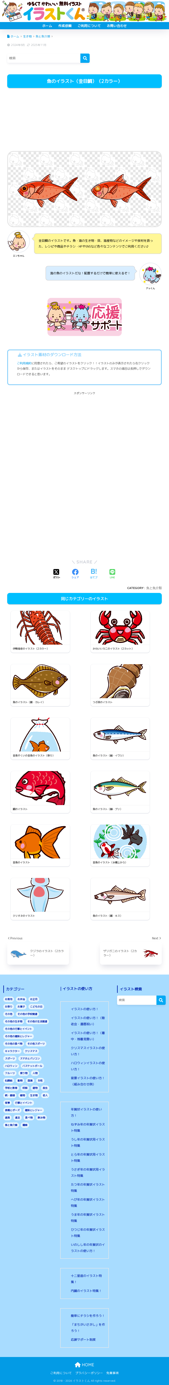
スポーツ (10, 1058)
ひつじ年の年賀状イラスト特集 (88, 1232)
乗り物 (23, 1073)
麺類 (24, 1125)
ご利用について (89, 25)
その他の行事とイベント (18, 1029)
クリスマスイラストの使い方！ (88, 1051)
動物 (20, 1080)
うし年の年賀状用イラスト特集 (88, 1142)
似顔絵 (8, 1080)
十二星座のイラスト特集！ (86, 1279)
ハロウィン (11, 1066)
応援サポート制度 (83, 1339)
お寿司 (8, 999)
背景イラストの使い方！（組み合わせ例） (88, 1081)
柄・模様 (10, 1095)
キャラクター (12, 1051)
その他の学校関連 (27, 1014)
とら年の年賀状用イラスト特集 (88, 1157)
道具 (7, 1117)
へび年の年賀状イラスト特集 (88, 1202)
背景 (7, 1102)
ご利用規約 (24, 363)
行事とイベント (23, 1102)
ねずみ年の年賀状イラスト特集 (88, 1127)
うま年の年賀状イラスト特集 (88, 1217)
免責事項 (112, 1373)
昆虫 (45, 1088)
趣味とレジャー (33, 1110)
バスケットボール (32, 1066)
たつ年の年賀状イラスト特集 (88, 1187)
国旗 (30, 1080)
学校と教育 (11, 1088)
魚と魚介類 (154, 588)
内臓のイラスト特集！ (86, 1291)
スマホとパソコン (30, 1058)
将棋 (24, 1088)
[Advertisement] (84, 120)
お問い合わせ (117, 25)
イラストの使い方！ (85, 1009)
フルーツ (10, 1073)
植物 (22, 1095)
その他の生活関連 (37, 1021)
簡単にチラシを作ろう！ (88, 1316)
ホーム (47, 25)
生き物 (34, 1095)
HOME (87, 1364)
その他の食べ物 (13, 1043)
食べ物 (29, 1117)
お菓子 (21, 1006)
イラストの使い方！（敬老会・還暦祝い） (88, 1021)
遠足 (17, 1117)
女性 (40, 1080)
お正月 (34, 999)
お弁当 (21, 999)
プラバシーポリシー (89, 1373)
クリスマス (31, 1051)
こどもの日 (36, 1006)
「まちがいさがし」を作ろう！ (88, 1327)
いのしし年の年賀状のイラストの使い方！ (88, 1247)
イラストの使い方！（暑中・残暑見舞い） (88, 1036)
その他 (8, 1014)
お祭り (8, 1006)
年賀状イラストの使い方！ (86, 1112)
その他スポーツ (36, 1043)
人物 (35, 1073)
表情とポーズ (12, 1110)
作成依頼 (65, 25)
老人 (45, 1095)
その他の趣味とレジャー (18, 1036)
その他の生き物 (13, 1021)
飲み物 (41, 1117)
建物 (35, 1088)
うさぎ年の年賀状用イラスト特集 (88, 1172)
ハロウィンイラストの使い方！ (88, 1066)
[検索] (85, 58)
